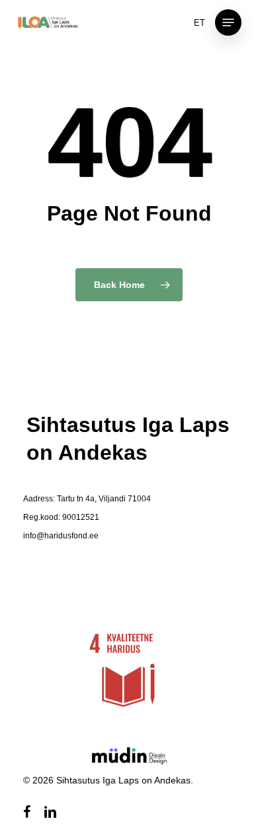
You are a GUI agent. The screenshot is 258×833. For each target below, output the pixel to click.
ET (199, 22)
